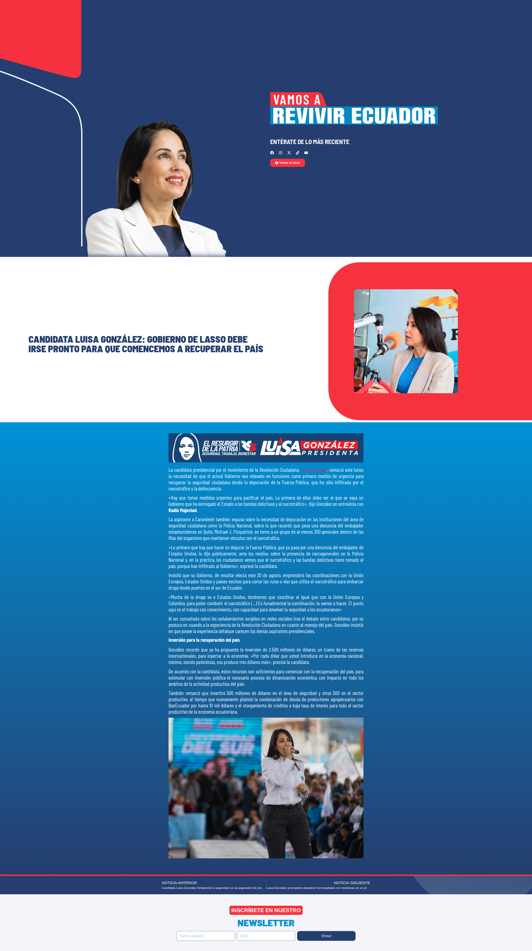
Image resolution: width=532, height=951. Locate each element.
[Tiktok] (297, 153)
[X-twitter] (289, 153)
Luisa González (314, 470)
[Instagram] (280, 153)
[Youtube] (306, 153)
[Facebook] (272, 153)
